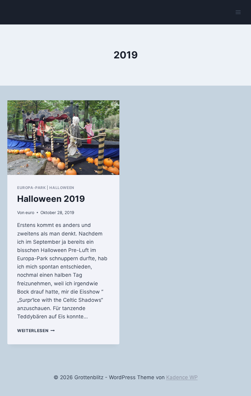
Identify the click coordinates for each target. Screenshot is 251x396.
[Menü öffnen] (238, 12)
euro (29, 212)
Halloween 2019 (51, 199)
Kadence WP (182, 377)
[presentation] (63, 137)
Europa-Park (31, 187)
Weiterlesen (36, 330)
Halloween (61, 187)
